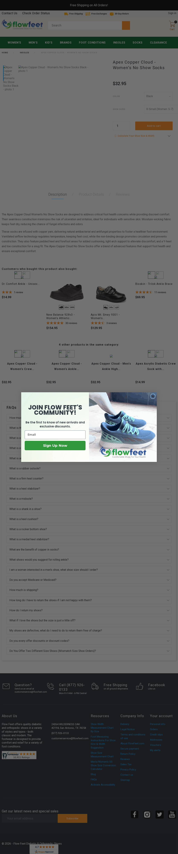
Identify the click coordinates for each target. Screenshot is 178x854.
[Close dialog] (153, 396)
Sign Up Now (55, 445)
